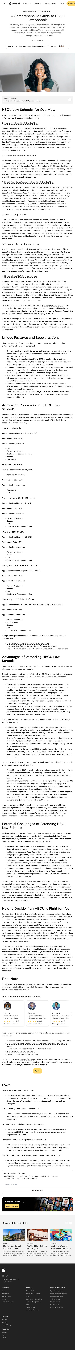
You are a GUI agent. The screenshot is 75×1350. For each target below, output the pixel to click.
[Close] (60, 650)
